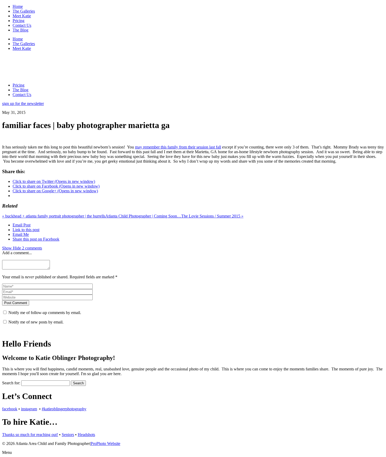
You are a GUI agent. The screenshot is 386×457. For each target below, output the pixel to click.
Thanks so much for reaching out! (30, 434)
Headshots (86, 434)
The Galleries (24, 11)
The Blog (20, 30)
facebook (9, 409)
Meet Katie (22, 16)
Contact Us (22, 25)
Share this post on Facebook (36, 239)
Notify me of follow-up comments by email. (44, 312)
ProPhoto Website (105, 443)
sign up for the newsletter (23, 103)
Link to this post (26, 229)
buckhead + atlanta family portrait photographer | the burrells (53, 216)
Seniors (68, 434)
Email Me (21, 234)
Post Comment (15, 303)
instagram (29, 409)
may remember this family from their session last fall (178, 147)
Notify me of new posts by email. (36, 322)
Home (18, 6)
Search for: (11, 383)
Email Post (21, 225)
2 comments (22, 248)
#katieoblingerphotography (64, 409)
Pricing (18, 20)
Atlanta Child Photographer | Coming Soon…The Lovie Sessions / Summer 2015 (174, 216)
